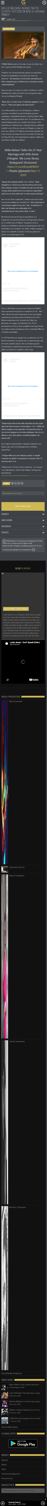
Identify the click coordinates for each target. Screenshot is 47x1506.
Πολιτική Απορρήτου (10, 1474)
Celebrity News (8, 29)
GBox (3, 1469)
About (4, 1464)
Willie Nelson (17, 493)
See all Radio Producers (11, 1373)
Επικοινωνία (7, 1478)
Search (5, 514)
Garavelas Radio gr (14, 1502)
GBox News (6, 520)
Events (5, 532)
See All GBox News (9, 1427)
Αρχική (4, 1460)
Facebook (6, 526)
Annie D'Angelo (7, 493)
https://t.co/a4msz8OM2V (23, 166)
